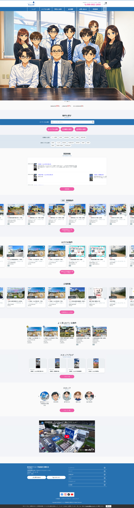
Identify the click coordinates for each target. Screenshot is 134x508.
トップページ (71, 467)
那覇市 (53, 145)
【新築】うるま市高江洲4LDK (44, 164)
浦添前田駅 (66, 137)
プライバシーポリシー (66, 498)
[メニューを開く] (104, 9)
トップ (33, 9)
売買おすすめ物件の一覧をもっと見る (67, 272)
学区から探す (58, 9)
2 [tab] (66, 101)
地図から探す (68, 129)
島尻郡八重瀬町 (60, 145)
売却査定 (95, 9)
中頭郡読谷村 (71, 142)
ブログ (69, 478)
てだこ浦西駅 (54, 137)
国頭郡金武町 (68, 145)
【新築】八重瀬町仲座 (99, 174)
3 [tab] (67, 101)
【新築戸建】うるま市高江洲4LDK (45, 174)
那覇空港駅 (83, 137)
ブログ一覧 (67, 376)
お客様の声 (70, 474)
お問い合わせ (83, 9)
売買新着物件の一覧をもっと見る (67, 230)
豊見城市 (64, 142)
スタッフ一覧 (67, 410)
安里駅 (60, 137)
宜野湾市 (78, 142)
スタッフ (70, 471)
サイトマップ (76, 498)
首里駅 (77, 137)
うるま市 (58, 142)
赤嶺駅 (72, 137)
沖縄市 (83, 142)
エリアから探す (45, 9)
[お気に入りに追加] (3, 215)
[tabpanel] (67, 55)
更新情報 (67, 189)
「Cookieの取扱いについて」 (90, 506)
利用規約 (58, 498)
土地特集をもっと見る (67, 312)
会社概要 (70, 9)
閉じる (108, 506)
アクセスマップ (71, 481)
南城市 (53, 142)
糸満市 (88, 142)
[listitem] (36, 215)
